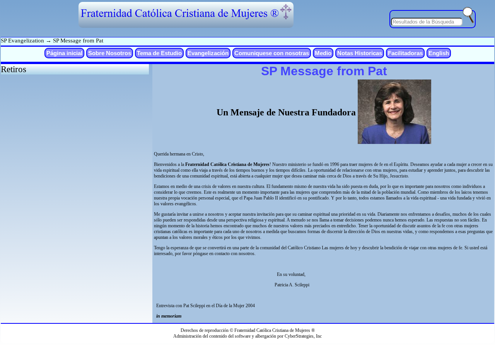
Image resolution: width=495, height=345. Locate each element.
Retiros (13, 69)
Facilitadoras (405, 53)
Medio (323, 53)
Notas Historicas (359, 53)
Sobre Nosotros (109, 53)
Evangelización (208, 53)
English (438, 53)
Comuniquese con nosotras (271, 53)
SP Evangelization (22, 40)
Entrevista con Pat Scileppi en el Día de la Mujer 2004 (205, 305)
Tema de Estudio (159, 53)
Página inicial (64, 53)
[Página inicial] (186, 19)
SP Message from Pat (78, 40)
